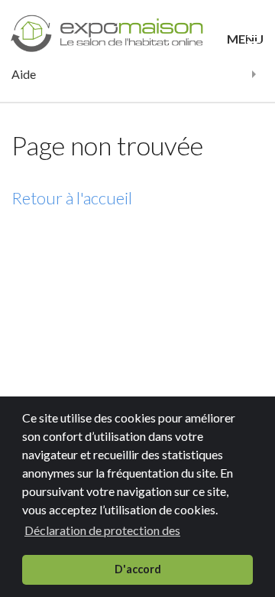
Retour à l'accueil (71, 198)
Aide (23, 74)
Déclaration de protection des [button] (102, 530)
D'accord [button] (138, 569)
